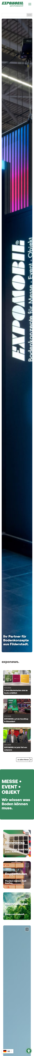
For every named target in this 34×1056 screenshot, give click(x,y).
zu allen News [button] (23, 760)
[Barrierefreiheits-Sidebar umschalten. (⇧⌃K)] (29, 1051)
